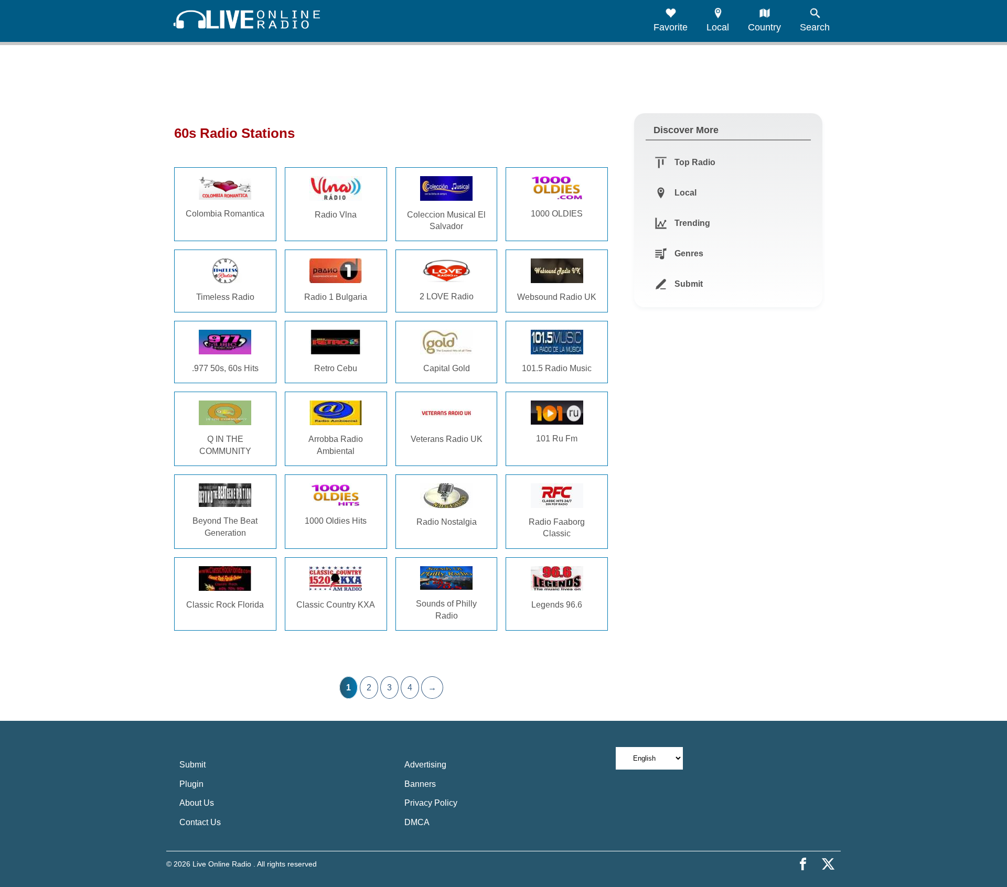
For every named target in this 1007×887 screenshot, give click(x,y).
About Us (196, 802)
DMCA (417, 822)
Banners (420, 784)
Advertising (425, 764)
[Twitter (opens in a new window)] (828, 864)
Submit (192, 764)
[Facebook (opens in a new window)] (803, 864)
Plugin (191, 784)
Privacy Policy (430, 802)
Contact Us (200, 822)
